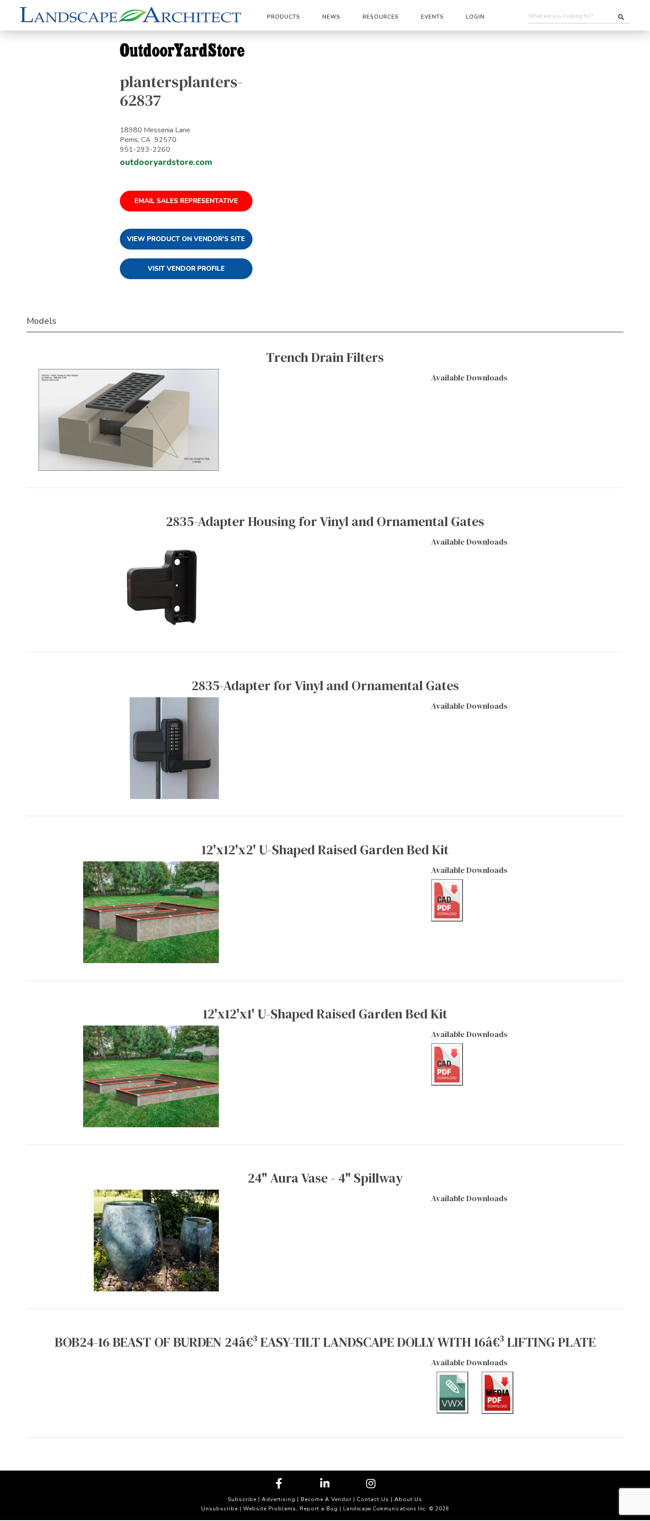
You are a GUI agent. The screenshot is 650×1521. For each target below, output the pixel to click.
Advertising (278, 1499)
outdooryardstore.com (166, 162)
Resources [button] (381, 16)
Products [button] (283, 16)
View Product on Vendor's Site (186, 238)
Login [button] (475, 16)
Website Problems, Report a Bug (290, 1508)
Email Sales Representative (186, 200)
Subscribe (242, 1499)
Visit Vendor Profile (186, 268)
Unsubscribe (219, 1508)
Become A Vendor (326, 1499)
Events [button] (432, 16)
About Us (408, 1499)
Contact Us (373, 1499)
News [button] (331, 16)
